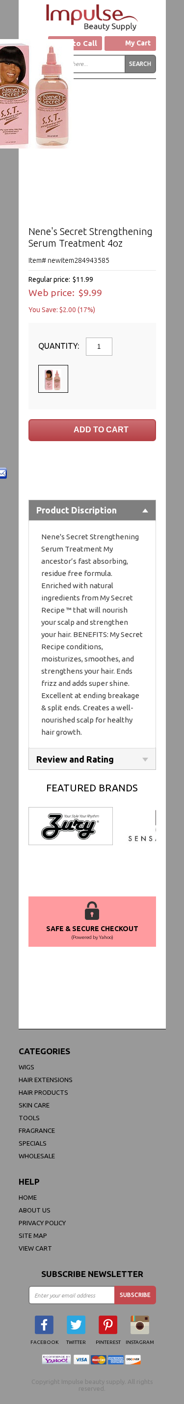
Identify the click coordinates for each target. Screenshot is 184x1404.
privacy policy (42, 1222)
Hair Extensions (46, 1079)
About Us (35, 1210)
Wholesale (37, 1155)
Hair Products (43, 1092)
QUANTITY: (59, 345)
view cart (35, 1248)
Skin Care (34, 1105)
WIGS (26, 1067)
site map (33, 1235)
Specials (33, 1143)
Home (28, 1197)
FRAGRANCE (37, 1130)
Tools (29, 1117)
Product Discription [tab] (76, 510)
